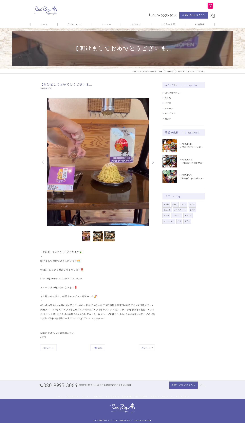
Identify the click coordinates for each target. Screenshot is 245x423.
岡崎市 (175, 204)
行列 (179, 221)
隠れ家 (192, 204)
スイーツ (169, 108)
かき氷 (43, 337)
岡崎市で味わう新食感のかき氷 (57, 333)
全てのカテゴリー (173, 92)
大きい (166, 215)
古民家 (168, 103)
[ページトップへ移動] (202, 385)
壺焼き (192, 210)
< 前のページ (48, 347)
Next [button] (152, 162)
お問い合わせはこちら (193, 15)
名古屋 (166, 204)
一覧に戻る (98, 347)
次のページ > (147, 347)
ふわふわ (167, 210)
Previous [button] (43, 162)
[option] (97, 162)
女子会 (187, 221)
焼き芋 (168, 118)
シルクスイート (180, 210)
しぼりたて (176, 215)
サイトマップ (182, 396)
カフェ (183, 204)
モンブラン (170, 113)
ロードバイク (169, 221)
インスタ (188, 215)
